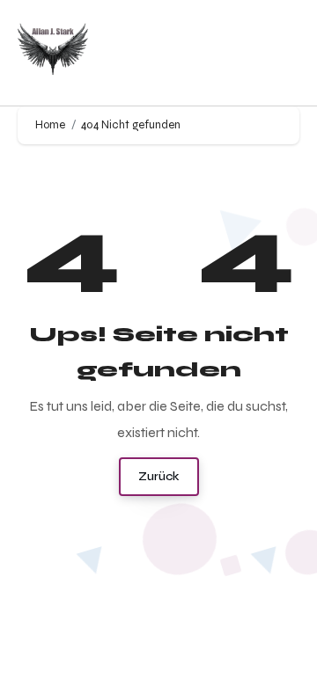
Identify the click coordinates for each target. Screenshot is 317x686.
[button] (282, 53)
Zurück (159, 476)
